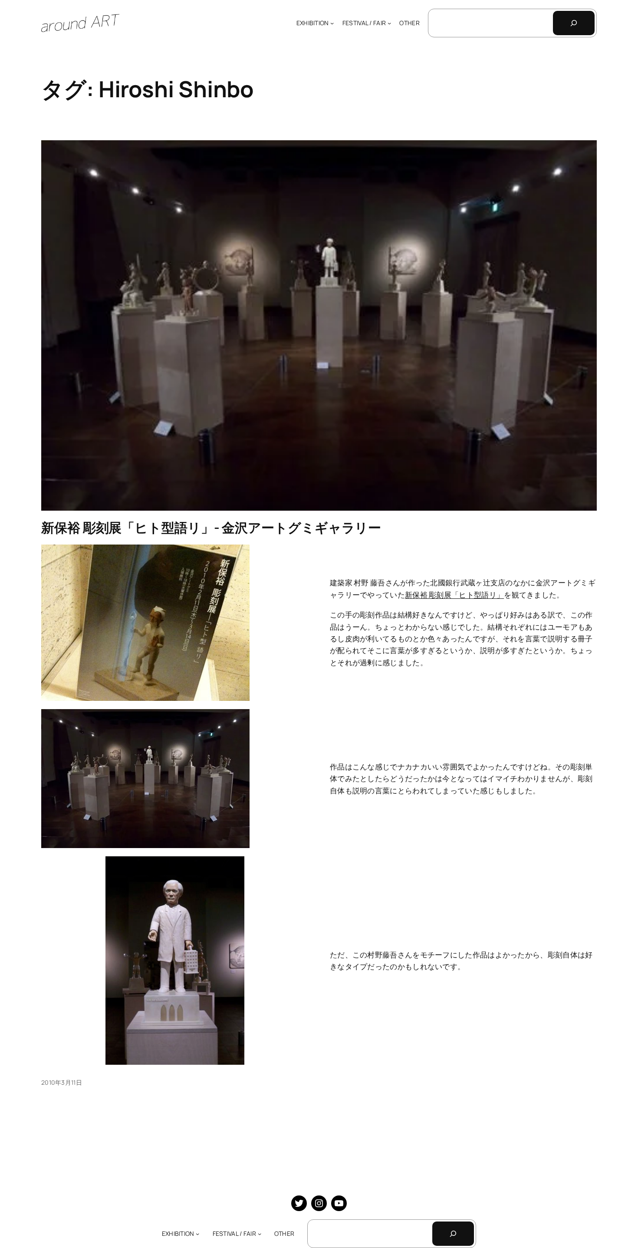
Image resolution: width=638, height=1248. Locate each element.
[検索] (574, 23)
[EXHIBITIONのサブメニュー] (332, 23)
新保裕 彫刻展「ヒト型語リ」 (454, 595)
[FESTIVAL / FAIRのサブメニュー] (389, 23)
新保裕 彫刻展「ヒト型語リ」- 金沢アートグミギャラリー (211, 527)
